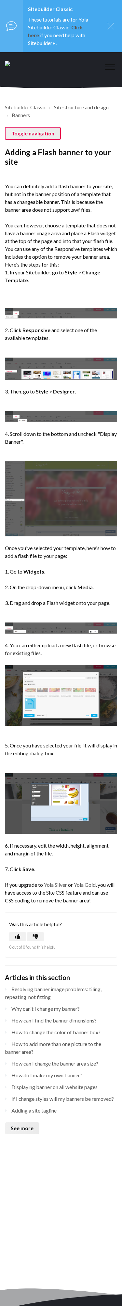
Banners (21, 115)
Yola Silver (55, 885)
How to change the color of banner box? (56, 1032)
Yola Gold (85, 885)
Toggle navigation (32, 133)
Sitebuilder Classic (25, 107)
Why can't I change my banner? (45, 1009)
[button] (109, 66)
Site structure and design (81, 107)
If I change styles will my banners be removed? (62, 1099)
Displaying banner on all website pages (54, 1087)
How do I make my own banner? (46, 1075)
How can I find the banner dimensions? (54, 1020)
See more (22, 1128)
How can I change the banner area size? (54, 1063)
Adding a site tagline (34, 1110)
